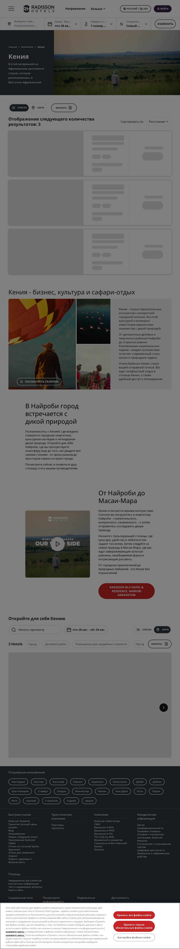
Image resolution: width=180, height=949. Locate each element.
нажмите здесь (15, 931)
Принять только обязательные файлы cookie (134, 926)
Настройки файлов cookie (134, 937)
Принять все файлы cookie (134, 915)
